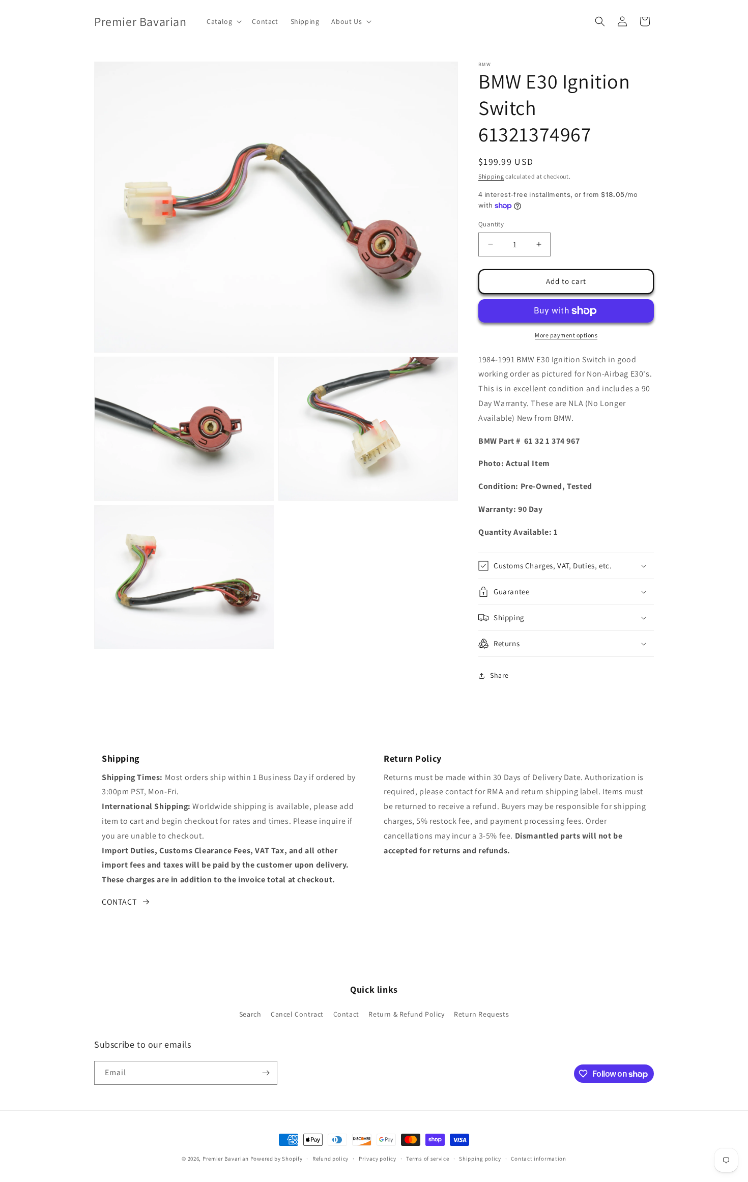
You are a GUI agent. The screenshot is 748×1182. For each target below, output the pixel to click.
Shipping (491, 176)
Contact (346, 1014)
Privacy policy (377, 1158)
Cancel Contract (297, 1014)
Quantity (491, 224)
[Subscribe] (265, 1073)
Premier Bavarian (226, 1158)
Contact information (538, 1158)
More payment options (566, 335)
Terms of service (427, 1158)
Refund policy (330, 1158)
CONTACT (119, 902)
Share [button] (499, 675)
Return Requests (481, 1014)
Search (250, 1014)
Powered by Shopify (276, 1158)
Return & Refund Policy (406, 1014)
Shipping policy (480, 1158)
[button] (223, 21)
